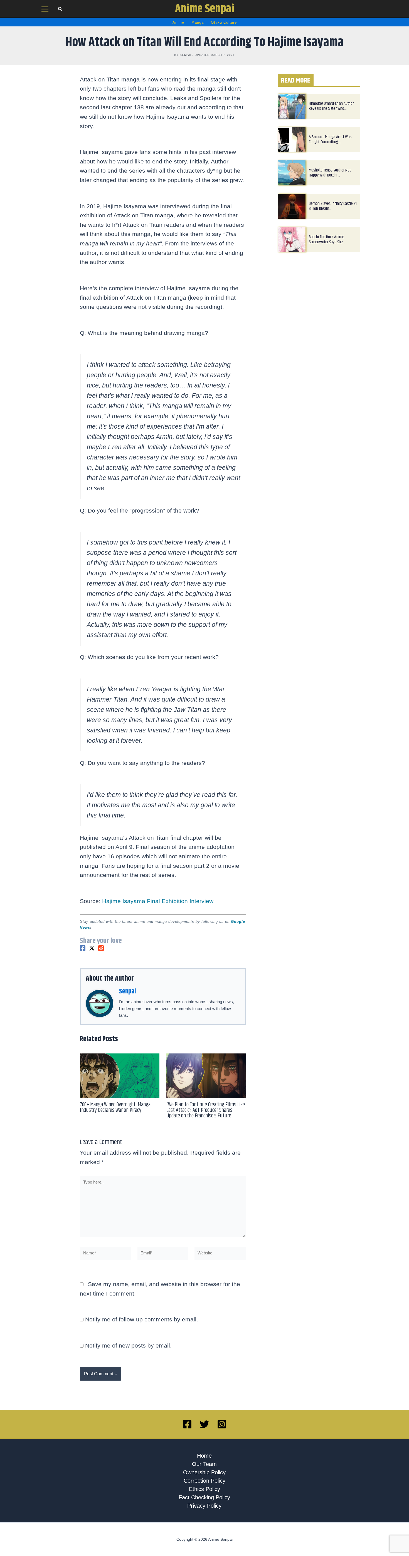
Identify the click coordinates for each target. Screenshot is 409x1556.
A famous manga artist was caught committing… (330, 139)
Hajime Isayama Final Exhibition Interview (157, 901)
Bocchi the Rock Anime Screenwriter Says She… (327, 239)
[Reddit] (101, 948)
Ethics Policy (204, 1489)
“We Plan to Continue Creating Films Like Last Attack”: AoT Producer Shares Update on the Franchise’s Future (205, 1110)
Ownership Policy (204, 1472)
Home (204, 1456)
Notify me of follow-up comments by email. (141, 1319)
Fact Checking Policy (204, 1497)
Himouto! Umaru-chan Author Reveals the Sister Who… (331, 106)
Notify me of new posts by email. (128, 1345)
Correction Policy (204, 1481)
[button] (60, 9)
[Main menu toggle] (45, 9)
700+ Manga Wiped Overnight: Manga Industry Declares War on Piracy (115, 1107)
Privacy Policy (204, 1506)
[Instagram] (221, 1424)
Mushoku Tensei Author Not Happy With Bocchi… (330, 173)
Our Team (204, 1464)
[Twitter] (92, 948)
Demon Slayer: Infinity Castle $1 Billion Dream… (333, 206)
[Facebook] (82, 948)
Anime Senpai (204, 9)
